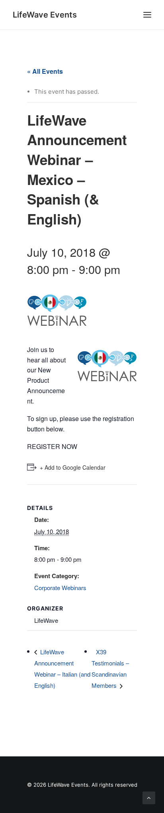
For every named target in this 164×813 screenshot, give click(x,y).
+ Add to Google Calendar (72, 467)
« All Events (45, 71)
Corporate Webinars (60, 587)
